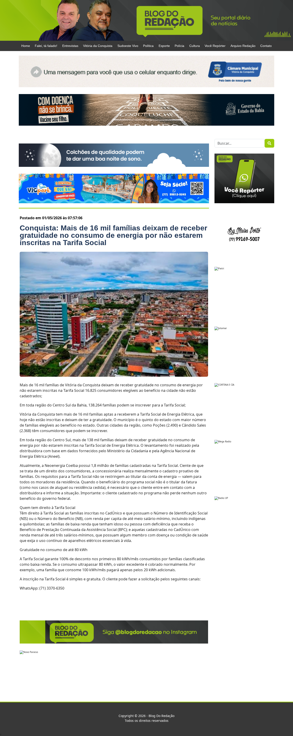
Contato (266, 46)
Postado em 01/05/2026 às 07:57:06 (51, 217)
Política (148, 46)
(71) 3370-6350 (51, 588)
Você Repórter (215, 46)
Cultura (194, 46)
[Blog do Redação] (146, 20)
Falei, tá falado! (46, 46)
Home (25, 46)
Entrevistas (70, 46)
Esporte (164, 46)
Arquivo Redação (243, 46)
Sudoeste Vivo (127, 46)
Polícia (179, 46)
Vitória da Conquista (97, 46)
